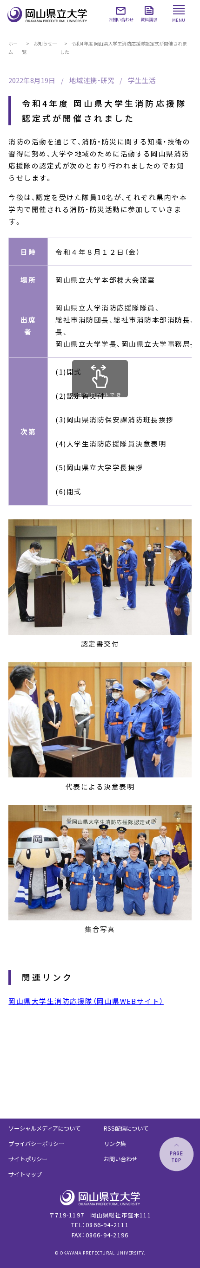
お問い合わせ (120, 1159)
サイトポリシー (27, 1159)
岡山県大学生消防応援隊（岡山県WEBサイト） (85, 1001)
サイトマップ (25, 1174)
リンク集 (115, 1143)
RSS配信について (126, 1128)
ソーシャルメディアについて (44, 1128)
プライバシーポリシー (36, 1143)
